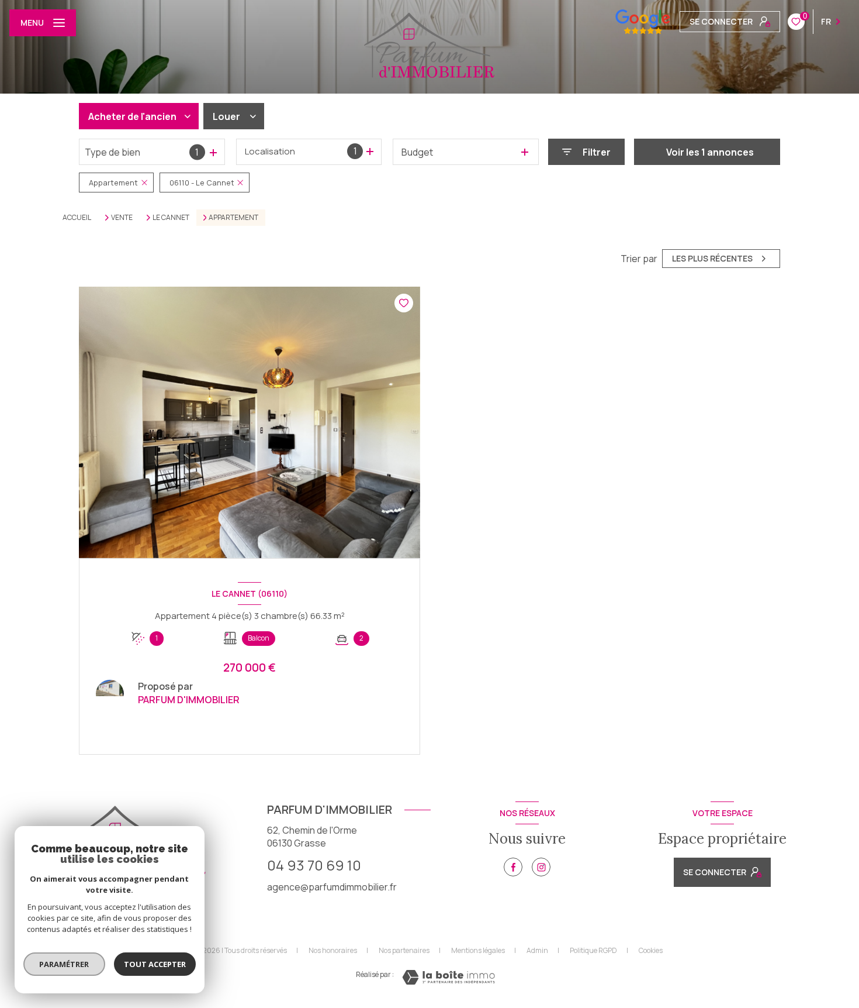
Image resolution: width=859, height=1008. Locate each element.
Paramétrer (64, 964)
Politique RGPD (593, 950)
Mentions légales (478, 950)
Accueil (77, 217)
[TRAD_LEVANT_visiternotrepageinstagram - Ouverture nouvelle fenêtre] (541, 867)
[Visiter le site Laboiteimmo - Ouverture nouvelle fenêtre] (448, 977)
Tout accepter (155, 964)
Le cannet (171, 217)
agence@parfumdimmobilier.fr (332, 886)
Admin (537, 950)
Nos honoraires (333, 950)
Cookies (651, 951)
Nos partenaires (404, 950)
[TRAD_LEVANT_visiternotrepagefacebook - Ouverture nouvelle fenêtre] (513, 867)
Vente (122, 217)
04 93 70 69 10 (314, 865)
